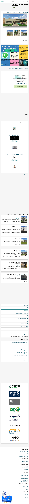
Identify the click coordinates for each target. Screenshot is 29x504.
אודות (26, 494)
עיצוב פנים (20, 12)
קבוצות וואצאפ (24, 329)
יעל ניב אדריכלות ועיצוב (23, 7)
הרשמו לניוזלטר (23, 451)
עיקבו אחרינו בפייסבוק (21, 453)
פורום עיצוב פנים (24, 475)
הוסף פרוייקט (23, 334)
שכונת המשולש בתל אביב (19, 355)
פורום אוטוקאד (25, 480)
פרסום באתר (25, 495)
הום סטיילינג (25, 477)
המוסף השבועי (24, 323)
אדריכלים (26, 484)
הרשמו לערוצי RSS (22, 456)
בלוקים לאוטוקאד (24, 467)
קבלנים (26, 489)
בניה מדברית (14, 12)
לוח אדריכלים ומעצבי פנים (21, 313)
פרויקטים (25, 310)
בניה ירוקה (9, 12)
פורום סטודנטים (24, 478)
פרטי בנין (26, 466)
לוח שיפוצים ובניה (23, 315)
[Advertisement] (14, 103)
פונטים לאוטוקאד (24, 470)
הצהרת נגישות (25, 498)
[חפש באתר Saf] (13, 1)
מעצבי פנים (25, 486)
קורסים (26, 459)
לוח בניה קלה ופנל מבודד (22, 318)
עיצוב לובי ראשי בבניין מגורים (19, 345)
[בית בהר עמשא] (14, 20)
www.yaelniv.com (20, 91)
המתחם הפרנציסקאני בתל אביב (18, 358)
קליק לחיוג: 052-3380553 (20, 86)
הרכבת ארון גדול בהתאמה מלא (18, 342)
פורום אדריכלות (24, 474)
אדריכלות (25, 12)
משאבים (26, 469)
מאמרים (25, 307)
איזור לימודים (24, 326)
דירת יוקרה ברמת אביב (20, 349)
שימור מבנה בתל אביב (20, 352)
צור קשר (26, 497)
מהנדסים (26, 488)
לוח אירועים (24, 321)
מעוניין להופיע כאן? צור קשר (21, 174)
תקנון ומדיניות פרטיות (23, 492)
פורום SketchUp (24, 481)
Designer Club (25, 461)
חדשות (25, 305)
